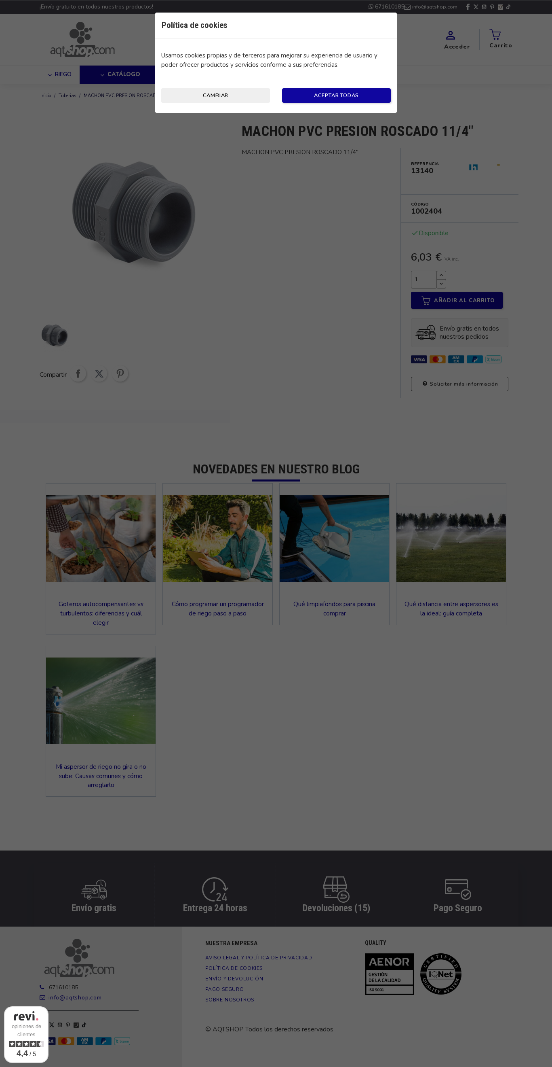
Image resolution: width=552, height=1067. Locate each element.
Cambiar (216, 95)
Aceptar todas (336, 95)
